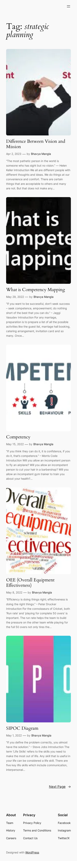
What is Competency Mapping (35, 289)
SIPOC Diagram (22, 728)
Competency (18, 437)
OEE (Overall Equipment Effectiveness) (30, 582)
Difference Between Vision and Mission (35, 144)
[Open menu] (68, 6)
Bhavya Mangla (41, 153)
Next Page (60, 787)
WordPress (32, 852)
